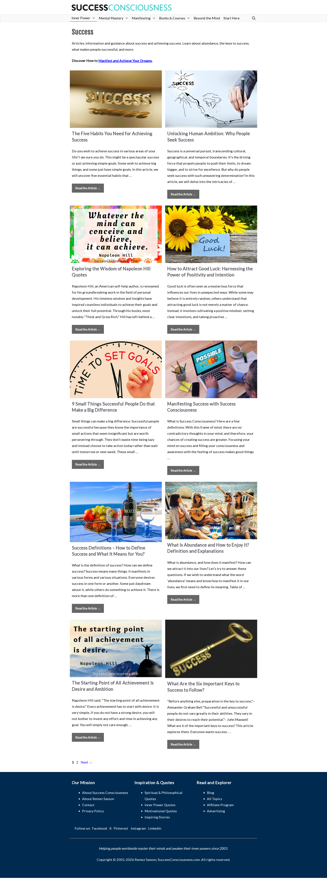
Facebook (99, 828)
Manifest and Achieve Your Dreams (125, 60)
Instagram (138, 828)
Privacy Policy (93, 811)
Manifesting (141, 18)
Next (86, 762)
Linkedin (154, 828)
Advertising (216, 811)
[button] (253, 18)
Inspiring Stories (157, 817)
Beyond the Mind (207, 18)
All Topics (214, 799)
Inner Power (81, 18)
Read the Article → (87, 188)
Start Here (231, 18)
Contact (88, 805)
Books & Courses (172, 18)
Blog (210, 793)
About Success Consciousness (105, 793)
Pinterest (121, 828)
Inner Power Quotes (160, 805)
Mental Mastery (111, 18)
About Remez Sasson (98, 799)
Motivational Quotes (161, 811)
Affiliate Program (220, 805)
